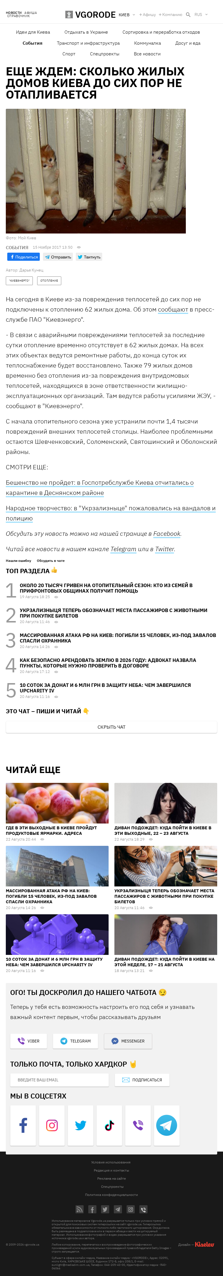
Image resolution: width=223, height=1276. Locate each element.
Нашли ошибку (18, 560)
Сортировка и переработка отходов (161, 32)
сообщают (173, 309)
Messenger (133, 1041)
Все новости (147, 54)
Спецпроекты (104, 54)
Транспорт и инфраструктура (88, 43)
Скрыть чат (111, 727)
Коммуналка (147, 43)
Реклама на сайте (111, 1178)
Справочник (18, 16)
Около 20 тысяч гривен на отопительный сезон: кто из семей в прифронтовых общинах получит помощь (106, 588)
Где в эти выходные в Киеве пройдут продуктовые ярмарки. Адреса (51, 830)
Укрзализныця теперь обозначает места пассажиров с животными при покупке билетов (113, 613)
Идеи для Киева (33, 32)
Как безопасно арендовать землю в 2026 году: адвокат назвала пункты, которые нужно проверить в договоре (108, 663)
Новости (13, 13)
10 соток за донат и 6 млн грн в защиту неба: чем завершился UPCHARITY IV (105, 688)
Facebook (166, 533)
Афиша (30, 13)
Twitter (164, 548)
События (32, 43)
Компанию (172, 14)
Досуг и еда (187, 43)
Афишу (149, 14)
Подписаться (147, 1080)
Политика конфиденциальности (111, 1194)
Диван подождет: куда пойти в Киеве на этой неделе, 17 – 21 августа (164, 961)
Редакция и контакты (111, 1170)
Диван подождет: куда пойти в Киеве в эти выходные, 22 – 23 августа (162, 830)
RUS (198, 14)
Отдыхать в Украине (86, 32)
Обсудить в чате (51, 560)
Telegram (123, 548)
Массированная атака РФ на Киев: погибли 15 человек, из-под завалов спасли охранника (118, 638)
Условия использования (110, 1162)
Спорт (68, 54)
